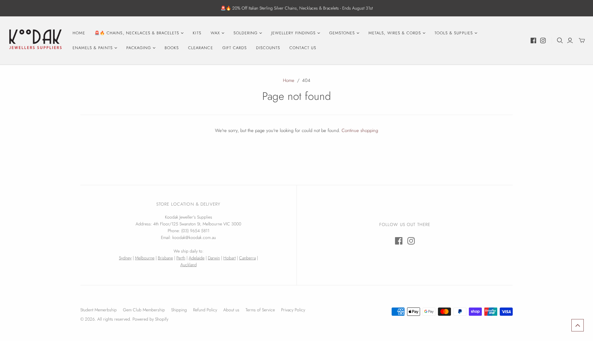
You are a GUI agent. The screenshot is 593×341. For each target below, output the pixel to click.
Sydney (125, 258)
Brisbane (165, 258)
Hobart (229, 258)
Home (79, 33)
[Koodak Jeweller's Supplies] (35, 40)
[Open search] (560, 40)
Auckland (188, 265)
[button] (577, 325)
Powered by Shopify (150, 319)
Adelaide (196, 258)
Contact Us (302, 48)
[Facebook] (533, 40)
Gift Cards (234, 48)
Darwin (214, 258)
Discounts (268, 48)
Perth (180, 258)
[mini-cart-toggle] (582, 40)
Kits (197, 33)
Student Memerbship (98, 310)
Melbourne (144, 258)
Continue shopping (360, 130)
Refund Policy (205, 310)
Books (172, 48)
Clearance (200, 48)
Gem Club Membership (144, 310)
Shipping (179, 310)
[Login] (570, 40)
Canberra (247, 258)
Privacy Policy (293, 310)
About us (231, 310)
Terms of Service (260, 310)
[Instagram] (543, 40)
